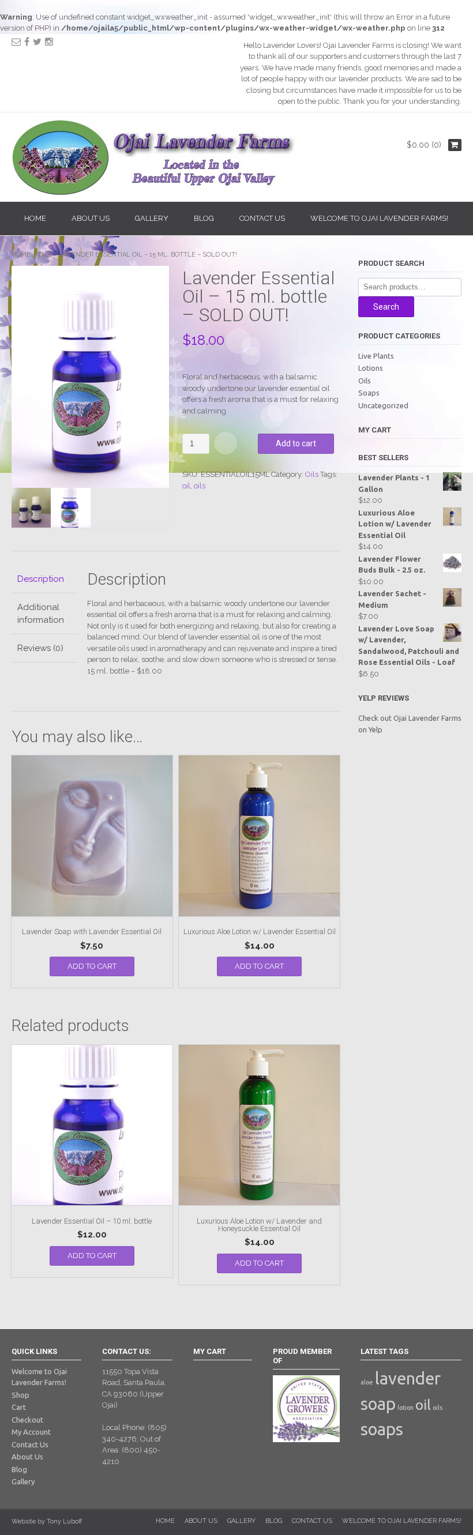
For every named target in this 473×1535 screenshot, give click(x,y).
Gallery (151, 218)
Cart (19, 1407)
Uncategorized (383, 405)
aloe (367, 1382)
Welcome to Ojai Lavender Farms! (379, 218)
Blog (204, 218)
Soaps (369, 393)
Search (386, 306)
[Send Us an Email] (16, 41)
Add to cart (296, 443)
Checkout (27, 1420)
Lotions (370, 368)
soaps (382, 1429)
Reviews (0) (40, 648)
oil (186, 485)
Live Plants (376, 356)
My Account (31, 1432)
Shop (20, 1395)
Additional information (40, 614)
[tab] (44, 580)
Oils (45, 254)
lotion (405, 1407)
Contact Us (262, 218)
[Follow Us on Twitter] (37, 41)
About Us (91, 218)
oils (199, 485)
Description (40, 579)
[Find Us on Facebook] (26, 41)
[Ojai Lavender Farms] (156, 192)
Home (35, 218)
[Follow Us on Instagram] (49, 41)
